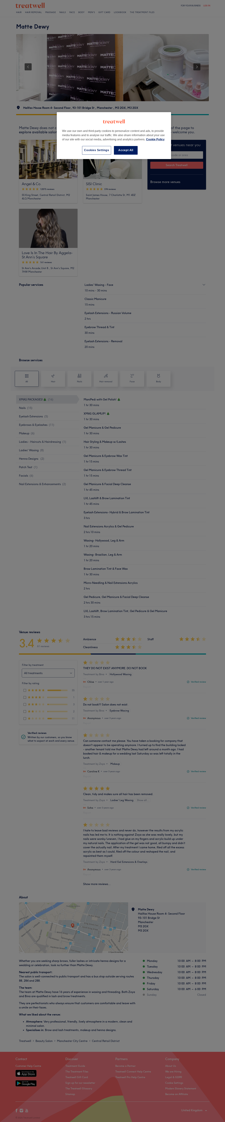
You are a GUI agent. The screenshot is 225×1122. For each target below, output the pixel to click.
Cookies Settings (96, 150)
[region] (114, 135)
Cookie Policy (155, 139)
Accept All (125, 150)
